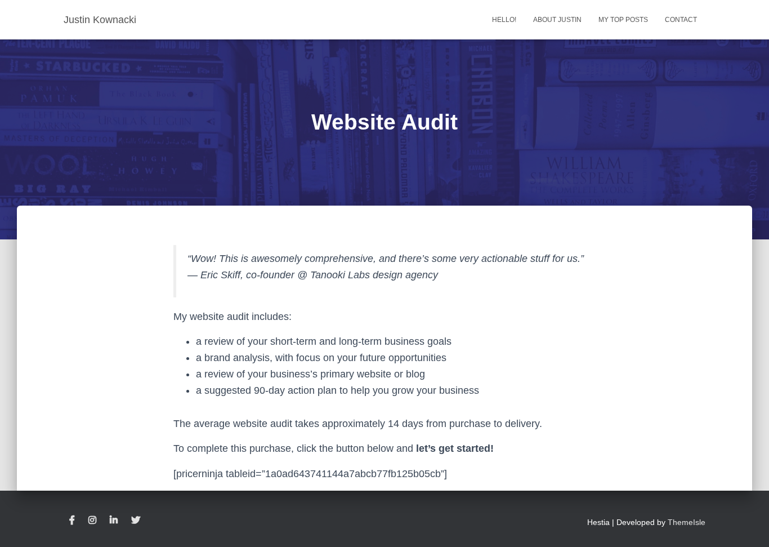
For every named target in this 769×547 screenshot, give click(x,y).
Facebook (72, 520)
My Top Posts (623, 20)
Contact (681, 20)
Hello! (504, 20)
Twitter (136, 520)
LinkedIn (113, 520)
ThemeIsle (686, 522)
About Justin (557, 20)
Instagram (92, 520)
